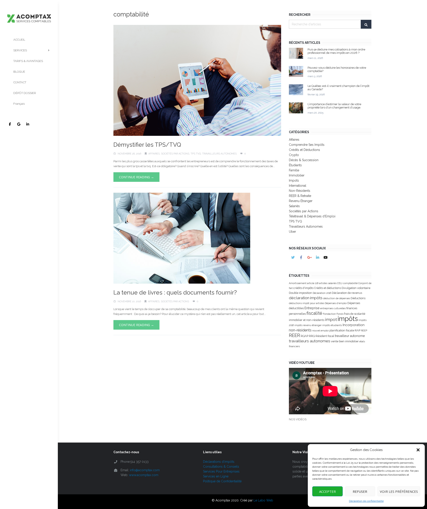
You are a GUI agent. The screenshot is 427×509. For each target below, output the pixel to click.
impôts (348, 319)
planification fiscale (341, 330)
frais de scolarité (354, 313)
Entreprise (312, 308)
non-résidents (300, 330)
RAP (357, 330)
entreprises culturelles (333, 308)
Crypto (294, 155)
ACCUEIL (19, 39)
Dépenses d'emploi (336, 303)
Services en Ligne (215, 476)
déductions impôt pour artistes (306, 303)
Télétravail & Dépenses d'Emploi (312, 216)
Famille (294, 170)
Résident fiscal (325, 336)
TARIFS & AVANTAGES (28, 61)
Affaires (154, 153)
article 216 (312, 283)
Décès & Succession (303, 160)
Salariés (294, 206)
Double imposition (300, 293)
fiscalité (314, 313)
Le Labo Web (263, 500)
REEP (364, 330)
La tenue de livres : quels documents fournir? (175, 292)
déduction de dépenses (336, 298)
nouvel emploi (320, 330)
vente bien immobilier (345, 341)
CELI (339, 283)
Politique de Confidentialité (222, 481)
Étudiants (295, 165)
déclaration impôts (305, 298)
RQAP (304, 336)
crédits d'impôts (303, 288)
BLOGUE (19, 71)
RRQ (312, 336)
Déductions (358, 298)
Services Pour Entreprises (221, 471)
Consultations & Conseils (221, 466)
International (297, 185)
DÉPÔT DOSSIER (24, 93)
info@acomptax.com (145, 470)
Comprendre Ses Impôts (306, 144)
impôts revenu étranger (308, 325)
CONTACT (19, 82)
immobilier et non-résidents (306, 320)
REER (294, 335)
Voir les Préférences (399, 491)
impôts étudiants (332, 325)
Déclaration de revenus (347, 293)
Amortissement (297, 283)
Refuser (360, 491)
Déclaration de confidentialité (366, 501)
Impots (294, 180)
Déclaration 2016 (322, 293)
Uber (292, 231)
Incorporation (353, 325)
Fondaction (329, 314)
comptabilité (350, 283)
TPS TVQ (196, 153)
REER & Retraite (300, 196)
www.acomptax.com (143, 475)
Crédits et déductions (327, 288)
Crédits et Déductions (304, 150)
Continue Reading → (136, 177)
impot (331, 319)
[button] (418, 450)
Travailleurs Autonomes (219, 153)
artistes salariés (327, 283)
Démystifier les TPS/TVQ (147, 144)
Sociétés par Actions (175, 153)
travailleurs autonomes (309, 341)
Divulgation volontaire (356, 288)
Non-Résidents (299, 190)
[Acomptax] (28, 12)
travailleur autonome (350, 336)
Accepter (327, 491)
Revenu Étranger (300, 201)
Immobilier (296, 175)
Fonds (339, 314)
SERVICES (20, 50)
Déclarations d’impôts (218, 461)
